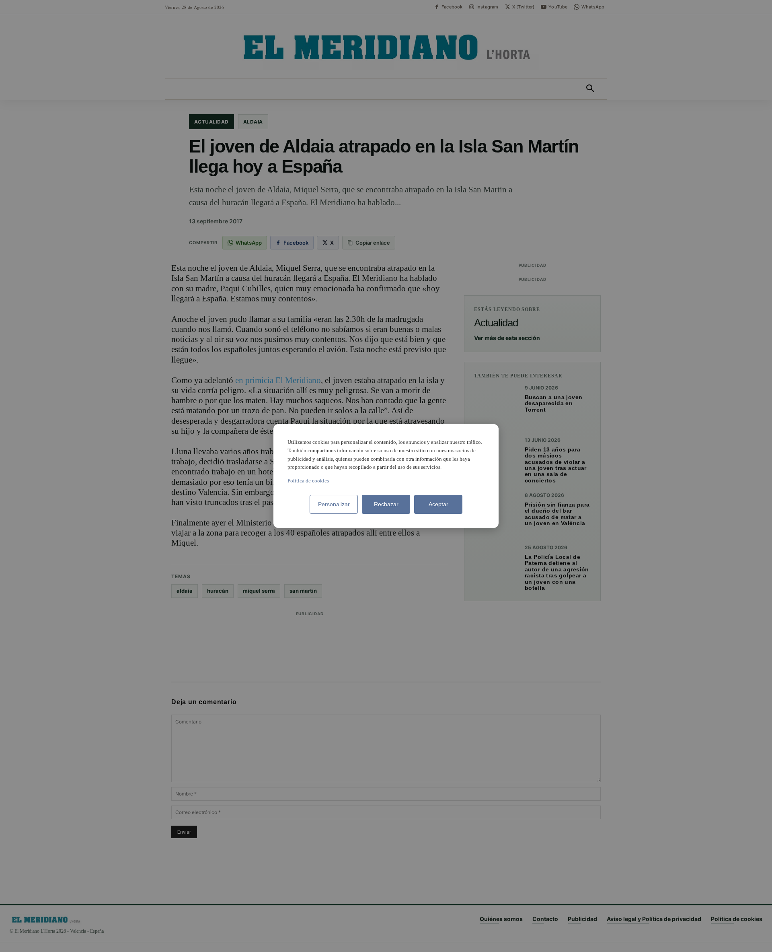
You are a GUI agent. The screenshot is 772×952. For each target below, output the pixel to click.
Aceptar (438, 504)
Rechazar (386, 504)
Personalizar (334, 504)
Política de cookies (308, 481)
